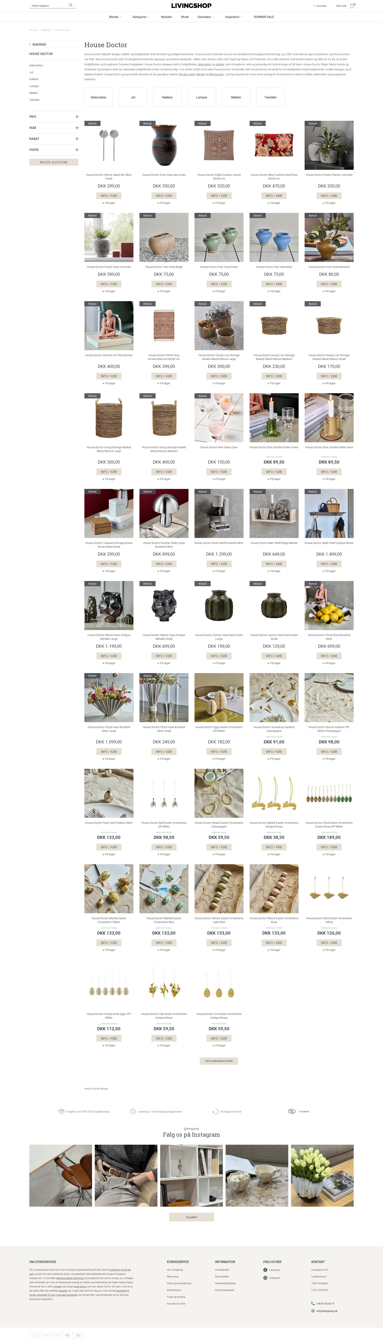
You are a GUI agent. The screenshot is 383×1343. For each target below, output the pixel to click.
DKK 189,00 (329, 837)
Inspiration (232, 17)
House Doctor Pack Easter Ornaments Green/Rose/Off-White (329, 824)
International (174, 1290)
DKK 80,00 (329, 274)
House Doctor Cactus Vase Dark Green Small (274, 637)
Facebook (274, 1269)
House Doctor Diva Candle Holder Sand (329, 447)
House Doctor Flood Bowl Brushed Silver (329, 637)
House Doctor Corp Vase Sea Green (164, 175)
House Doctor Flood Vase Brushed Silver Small (164, 729)
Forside (33, 29)
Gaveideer (204, 17)
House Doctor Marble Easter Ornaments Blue (164, 920)
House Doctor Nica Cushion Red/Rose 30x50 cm (274, 176)
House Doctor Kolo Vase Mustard (329, 267)
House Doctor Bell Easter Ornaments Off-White (164, 824)
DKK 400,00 (109, 366)
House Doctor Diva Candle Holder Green (274, 447)
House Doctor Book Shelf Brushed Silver (218, 543)
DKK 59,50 (219, 837)
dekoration (204, 64)
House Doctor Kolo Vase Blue (274, 267)
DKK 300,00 (219, 366)
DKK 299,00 (109, 186)
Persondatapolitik (224, 1290)
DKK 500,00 (109, 462)
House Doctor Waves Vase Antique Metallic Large (109, 637)
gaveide (62, 1290)
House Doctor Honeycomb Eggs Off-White (109, 1016)
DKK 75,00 (164, 274)
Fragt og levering (176, 1296)
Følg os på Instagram (191, 1133)
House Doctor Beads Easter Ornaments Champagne (219, 824)
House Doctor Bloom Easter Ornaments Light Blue (219, 920)
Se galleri (191, 1217)
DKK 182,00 (219, 742)
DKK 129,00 (274, 646)
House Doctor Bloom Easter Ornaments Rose (274, 920)
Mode (185, 17)
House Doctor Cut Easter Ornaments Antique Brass (219, 1016)
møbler (220, 64)
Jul (31, 72)
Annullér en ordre (176, 1303)
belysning (79, 1278)
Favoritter (321, 6)
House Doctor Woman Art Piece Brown (109, 355)
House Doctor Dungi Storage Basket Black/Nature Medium (164, 449)
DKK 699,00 (164, 646)
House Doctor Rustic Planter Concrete (329, 175)
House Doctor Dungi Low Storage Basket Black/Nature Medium (274, 357)
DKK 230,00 (274, 366)
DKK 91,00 (274, 742)
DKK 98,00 (329, 742)
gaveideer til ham (46, 1294)
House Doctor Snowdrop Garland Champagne (274, 729)
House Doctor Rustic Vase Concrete (109, 267)
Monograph (216, 74)
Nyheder (166, 17)
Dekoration (36, 65)
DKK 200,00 (329, 186)
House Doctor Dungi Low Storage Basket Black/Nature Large (219, 357)
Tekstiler (34, 100)
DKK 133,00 (108, 837)
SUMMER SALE (264, 17)
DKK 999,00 (164, 554)
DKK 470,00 (274, 186)
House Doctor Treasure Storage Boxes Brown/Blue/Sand (108, 545)
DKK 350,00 (164, 186)
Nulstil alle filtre (53, 162)
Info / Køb (109, 196)
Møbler (33, 93)
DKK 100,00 (219, 462)
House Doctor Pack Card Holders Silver (109, 823)
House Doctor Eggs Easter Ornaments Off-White (218, 729)
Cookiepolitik (222, 1269)
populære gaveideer (67, 1294)
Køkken (33, 79)
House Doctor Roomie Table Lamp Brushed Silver (164, 545)
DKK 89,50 (274, 462)
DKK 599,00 (109, 274)
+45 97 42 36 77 (325, 1303)
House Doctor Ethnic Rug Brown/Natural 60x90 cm (164, 357)
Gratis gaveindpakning (179, 1283)
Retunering (173, 1276)
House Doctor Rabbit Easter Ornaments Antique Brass (274, 824)
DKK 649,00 (274, 554)
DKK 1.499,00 (329, 554)
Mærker (46, 29)
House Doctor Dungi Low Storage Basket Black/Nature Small (329, 357)
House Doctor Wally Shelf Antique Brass (329, 543)
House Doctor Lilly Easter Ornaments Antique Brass (164, 1016)
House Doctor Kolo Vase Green (219, 267)
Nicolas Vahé (187, 74)
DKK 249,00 (164, 742)
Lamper (34, 86)
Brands (113, 17)
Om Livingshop (175, 1269)
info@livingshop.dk (327, 1311)
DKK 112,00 (108, 1028)
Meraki (200, 74)
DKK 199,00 (219, 646)
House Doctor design (96, 1088)
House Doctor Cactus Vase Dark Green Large (219, 637)
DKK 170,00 (329, 366)
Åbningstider (222, 1276)
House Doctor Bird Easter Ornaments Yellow (329, 920)
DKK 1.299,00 (219, 554)
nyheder (57, 1286)
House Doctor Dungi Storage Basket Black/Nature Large (109, 449)
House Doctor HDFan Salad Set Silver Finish (109, 176)
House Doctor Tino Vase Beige (164, 267)
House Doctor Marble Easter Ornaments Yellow (109, 920)
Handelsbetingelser (225, 1283)
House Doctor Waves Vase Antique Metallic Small (164, 637)
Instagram (274, 1277)
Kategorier (140, 17)
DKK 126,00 (329, 933)
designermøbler (64, 1278)
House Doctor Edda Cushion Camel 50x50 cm (219, 176)
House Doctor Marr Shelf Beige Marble (274, 543)
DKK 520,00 (219, 186)
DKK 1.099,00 (109, 742)
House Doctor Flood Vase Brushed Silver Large (109, 729)
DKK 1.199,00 (109, 646)
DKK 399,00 (164, 366)
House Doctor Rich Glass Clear (219, 447)
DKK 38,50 (274, 837)
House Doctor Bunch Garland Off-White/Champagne (329, 729)
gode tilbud (80, 1286)
